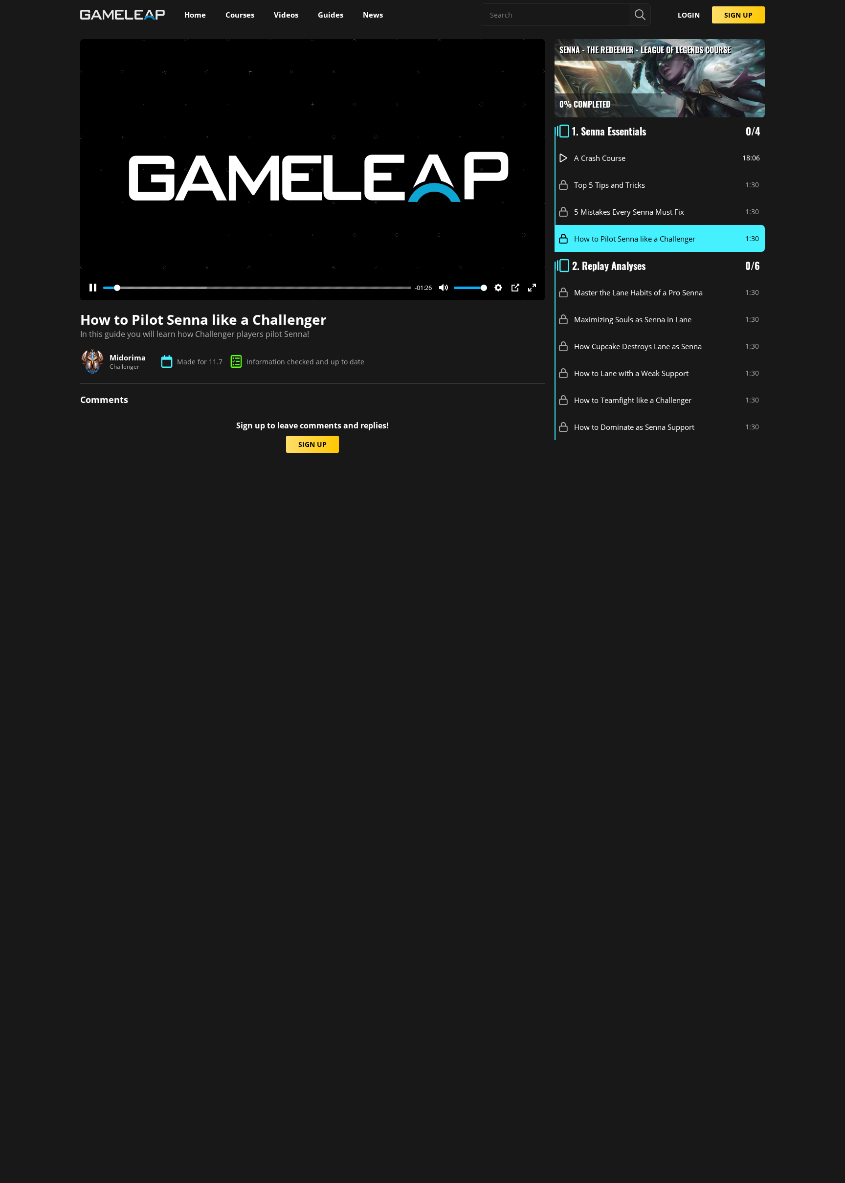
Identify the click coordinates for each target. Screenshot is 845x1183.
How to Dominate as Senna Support (634, 427)
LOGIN (689, 15)
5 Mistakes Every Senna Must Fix (629, 212)
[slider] (257, 287)
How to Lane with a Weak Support (631, 373)
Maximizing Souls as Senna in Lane (632, 319)
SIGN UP (738, 15)
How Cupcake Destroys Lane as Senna (638, 346)
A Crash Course (599, 158)
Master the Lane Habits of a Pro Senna (638, 292)
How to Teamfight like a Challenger (632, 400)
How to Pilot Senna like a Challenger (634, 239)
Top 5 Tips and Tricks (609, 185)
